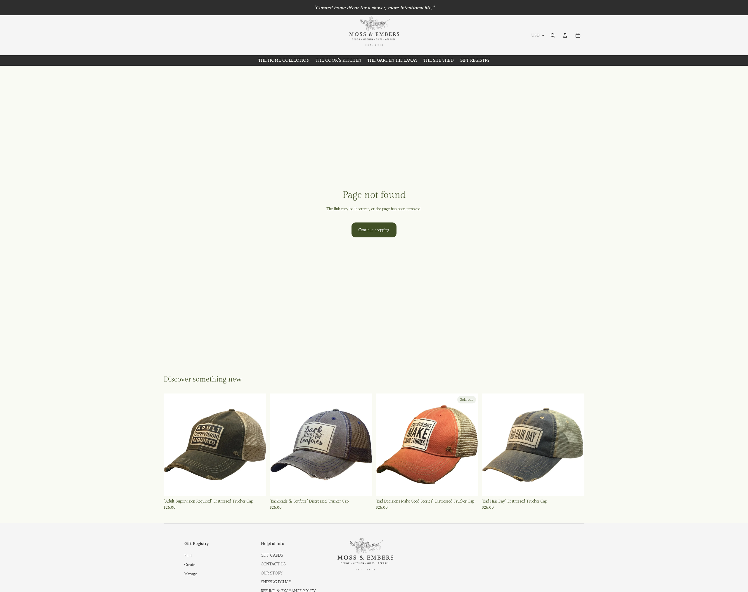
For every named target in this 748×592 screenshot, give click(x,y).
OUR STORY (272, 573)
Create (189, 564)
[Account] (565, 35)
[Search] (552, 35)
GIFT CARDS (272, 555)
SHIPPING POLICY (276, 582)
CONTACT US (273, 564)
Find (188, 555)
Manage (190, 574)
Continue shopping (374, 230)
